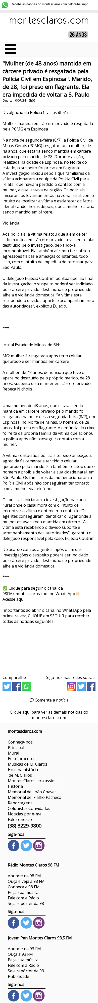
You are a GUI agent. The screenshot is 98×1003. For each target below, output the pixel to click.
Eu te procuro (21, 758)
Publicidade (18, 976)
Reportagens (20, 803)
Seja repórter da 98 (26, 903)
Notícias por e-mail (25, 814)
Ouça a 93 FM (20, 954)
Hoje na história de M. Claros (23, 772)
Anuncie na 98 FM (24, 876)
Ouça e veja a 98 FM (26, 881)
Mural (13, 753)
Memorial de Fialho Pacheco (34, 797)
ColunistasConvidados (29, 808)
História (15, 786)
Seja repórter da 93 (26, 971)
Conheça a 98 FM (24, 887)
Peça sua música (23, 892)
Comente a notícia (51, 700)
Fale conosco (20, 819)
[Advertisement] (49, 647)
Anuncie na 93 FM (24, 948)
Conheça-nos (20, 742)
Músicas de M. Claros (27, 764)
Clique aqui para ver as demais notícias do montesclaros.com (49, 714)
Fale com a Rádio (23, 898)
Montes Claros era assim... (33, 780)
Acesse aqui (13, 599)
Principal (16, 747)
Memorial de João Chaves (32, 792)
